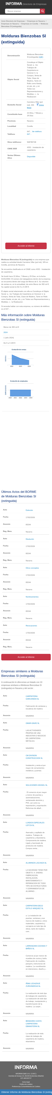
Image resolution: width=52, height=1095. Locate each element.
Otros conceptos (32, 568)
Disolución (30, 539)
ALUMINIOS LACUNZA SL (36, 863)
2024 (6, 332)
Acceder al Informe (26, 246)
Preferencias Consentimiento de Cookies (26, 1086)
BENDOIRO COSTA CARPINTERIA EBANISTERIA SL (33, 1023)
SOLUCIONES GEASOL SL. (37, 785)
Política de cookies (26, 1084)
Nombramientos (32, 597)
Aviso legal (26, 1082)
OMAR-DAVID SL (33, 723)
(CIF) (41, 57)
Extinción (29, 510)
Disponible (31, 157)
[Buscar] (42, 10)
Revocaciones (31, 626)
